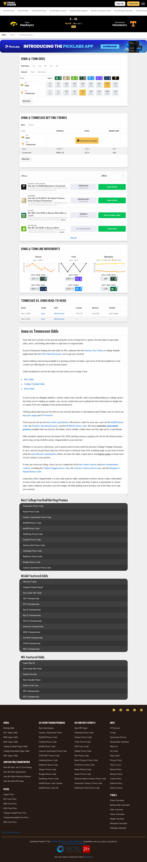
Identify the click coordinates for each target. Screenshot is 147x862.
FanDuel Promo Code (32, 540)
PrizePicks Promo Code (84, 765)
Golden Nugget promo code (56, 468)
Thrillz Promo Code (82, 742)
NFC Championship (31, 691)
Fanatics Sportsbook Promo (50, 733)
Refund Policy (116, 769)
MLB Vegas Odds (10, 742)
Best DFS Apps (81, 728)
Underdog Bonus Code (48, 760)
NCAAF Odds (23, 11)
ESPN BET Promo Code (49, 756)
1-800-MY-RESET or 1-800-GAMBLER (66, 841)
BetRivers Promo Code (32, 556)
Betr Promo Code (82, 756)
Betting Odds (8, 728)
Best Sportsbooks (46, 728)
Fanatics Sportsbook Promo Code (37, 517)
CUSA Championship (31, 643)
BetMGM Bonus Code (32, 523)
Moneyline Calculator (118, 823)
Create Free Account (88, 141)
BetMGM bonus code (77, 426)
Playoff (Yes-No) (30, 674)
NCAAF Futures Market (79, 11)
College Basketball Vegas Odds (16, 751)
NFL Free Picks (10, 799)
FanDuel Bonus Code (48, 742)
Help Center (115, 756)
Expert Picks (8, 794)
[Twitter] (121, 710)
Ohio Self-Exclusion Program (73, 844)
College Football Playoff (33, 587)
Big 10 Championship (32, 610)
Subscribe (133, 4)
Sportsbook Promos (118, 737)
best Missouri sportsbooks (43, 454)
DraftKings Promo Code (33, 534)
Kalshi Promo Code (31, 512)
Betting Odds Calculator (120, 805)
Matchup (26, 101)
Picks (12, 35)
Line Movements (26, 35)
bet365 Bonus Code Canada (50, 783)
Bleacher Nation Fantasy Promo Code (90, 779)
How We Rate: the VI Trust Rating (17, 767)
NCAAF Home (8, 11)
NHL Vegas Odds (10, 756)
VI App (113, 733)
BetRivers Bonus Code (48, 765)
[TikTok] (135, 710)
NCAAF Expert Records (123, 11)
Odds (4, 35)
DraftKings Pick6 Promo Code (87, 788)
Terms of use (115, 765)
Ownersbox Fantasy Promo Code (88, 783)
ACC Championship (31, 604)
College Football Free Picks (14, 813)
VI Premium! (47, 415)
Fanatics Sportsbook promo (45, 426)
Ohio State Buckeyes (51, 354)
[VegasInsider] (3, 713)
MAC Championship (31, 649)
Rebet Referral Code (83, 769)
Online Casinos (116, 788)
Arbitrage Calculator (118, 828)
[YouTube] (128, 710)
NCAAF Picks (39, 11)
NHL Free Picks (10, 822)
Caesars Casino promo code (87, 468)
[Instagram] (142, 710)
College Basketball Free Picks (16, 817)
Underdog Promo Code (32, 551)
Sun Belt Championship (32, 638)
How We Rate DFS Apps (13, 781)
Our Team (114, 751)
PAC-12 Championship (32, 621)
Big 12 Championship (32, 615)
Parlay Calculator (117, 800)
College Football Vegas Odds (15, 746)
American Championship (33, 626)
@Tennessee (59, 314)
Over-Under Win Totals (32, 593)
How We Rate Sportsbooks (14, 772)
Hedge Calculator (117, 819)
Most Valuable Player (32, 680)
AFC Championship (31, 697)
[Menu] (143, 3)
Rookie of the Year (30, 685)
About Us (114, 746)
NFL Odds (29, 379)
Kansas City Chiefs (94, 350)
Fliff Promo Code (82, 746)
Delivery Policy (116, 774)
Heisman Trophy (30, 582)
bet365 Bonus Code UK (48, 788)
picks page (31, 415)
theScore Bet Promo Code (34, 545)
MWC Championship (31, 632)
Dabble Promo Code (83, 751)
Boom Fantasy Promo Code (86, 760)
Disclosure (88, 857)
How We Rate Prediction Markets (17, 776)
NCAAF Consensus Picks (101, 11)
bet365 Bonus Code (31, 528)
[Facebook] (114, 710)
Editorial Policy (116, 783)
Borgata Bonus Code (31, 562)
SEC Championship (31, 598)
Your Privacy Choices (11, 832)
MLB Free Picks (10, 808)
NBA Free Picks (10, 804)
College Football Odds (34, 384)
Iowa (43, 314)
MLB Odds (29, 389)
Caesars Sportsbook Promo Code (37, 568)
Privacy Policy (116, 760)
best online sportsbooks (58, 422)
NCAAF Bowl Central (58, 11)
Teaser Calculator (117, 814)
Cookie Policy (115, 779)
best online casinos (88, 464)
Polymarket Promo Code (33, 506)
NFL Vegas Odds (10, 733)
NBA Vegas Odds (10, 737)
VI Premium (115, 728)
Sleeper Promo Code (47, 769)
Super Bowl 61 (29, 663)
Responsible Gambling (119, 742)
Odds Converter (116, 810)
